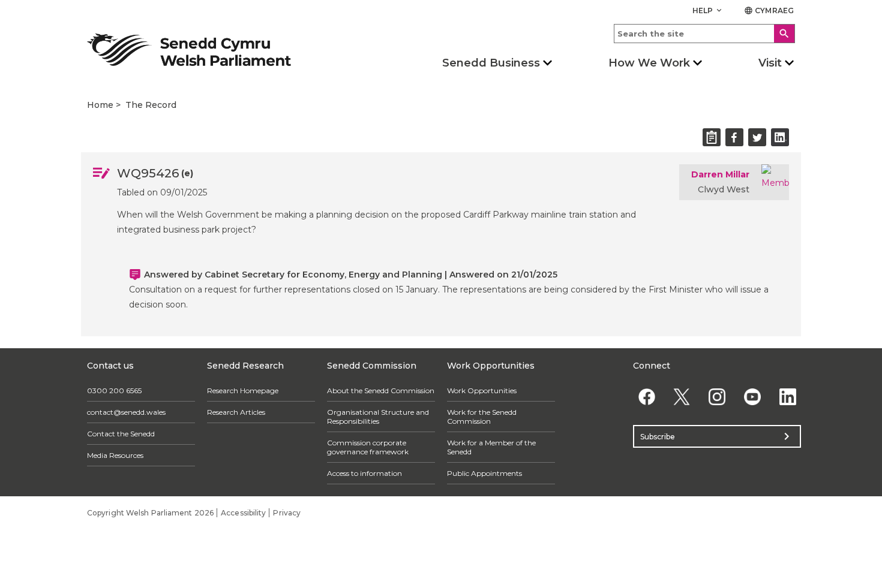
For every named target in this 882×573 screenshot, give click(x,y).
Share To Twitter (757, 137)
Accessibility (243, 512)
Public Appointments (484, 473)
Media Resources (115, 455)
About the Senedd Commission (380, 390)
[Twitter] (681, 396)
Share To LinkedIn (780, 137)
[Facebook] (646, 396)
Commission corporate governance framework (368, 447)
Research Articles (236, 412)
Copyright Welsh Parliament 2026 (150, 512)
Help (708, 10)
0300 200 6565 (114, 390)
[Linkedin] (787, 396)
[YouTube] (752, 396)
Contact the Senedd (121, 433)
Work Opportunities (482, 390)
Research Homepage (242, 390)
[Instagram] (717, 396)
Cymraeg (769, 10)
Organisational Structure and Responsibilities (378, 417)
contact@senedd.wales (126, 412)
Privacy (287, 512)
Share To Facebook (734, 137)
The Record (150, 104)
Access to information (364, 473)
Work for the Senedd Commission (482, 417)
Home (100, 104)
